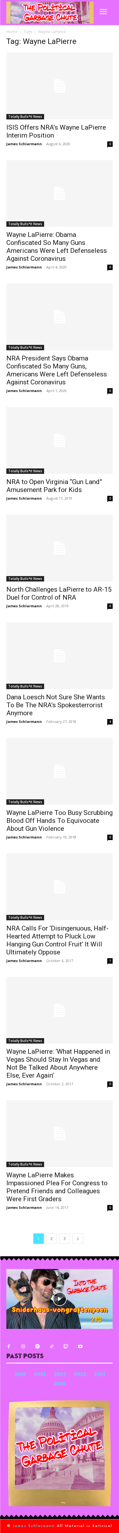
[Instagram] (23, 1346)
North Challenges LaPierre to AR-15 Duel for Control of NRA (59, 593)
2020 (60, 1384)
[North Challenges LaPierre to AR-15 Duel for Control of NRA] (59, 548)
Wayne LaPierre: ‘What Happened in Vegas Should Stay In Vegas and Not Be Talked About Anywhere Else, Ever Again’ (58, 1063)
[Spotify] (37, 1346)
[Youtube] (80, 1346)
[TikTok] (51, 1346)
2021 (99, 1375)
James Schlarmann (24, 143)
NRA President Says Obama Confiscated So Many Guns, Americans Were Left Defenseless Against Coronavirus (56, 370)
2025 (20, 1375)
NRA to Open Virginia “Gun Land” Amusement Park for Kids (54, 486)
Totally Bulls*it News (25, 116)
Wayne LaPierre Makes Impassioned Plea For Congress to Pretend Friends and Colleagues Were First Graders (57, 1187)
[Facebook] (8, 1346)
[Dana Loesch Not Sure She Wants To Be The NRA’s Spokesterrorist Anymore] (59, 655)
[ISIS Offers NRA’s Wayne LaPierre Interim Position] (59, 86)
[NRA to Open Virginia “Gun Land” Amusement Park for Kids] (59, 440)
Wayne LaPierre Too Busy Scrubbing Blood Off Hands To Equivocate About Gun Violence (59, 820)
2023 (60, 1375)
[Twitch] (65, 1346)
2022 (80, 1375)
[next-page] (77, 1238)
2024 (40, 1375)
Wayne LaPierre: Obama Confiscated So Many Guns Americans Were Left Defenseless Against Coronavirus (56, 246)
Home (11, 31)
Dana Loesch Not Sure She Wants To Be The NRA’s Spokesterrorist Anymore (55, 705)
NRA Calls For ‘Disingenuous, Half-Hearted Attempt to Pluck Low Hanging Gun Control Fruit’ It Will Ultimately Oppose (57, 940)
